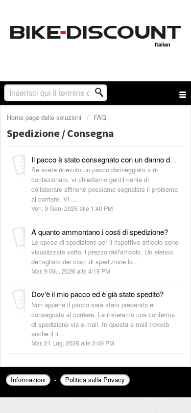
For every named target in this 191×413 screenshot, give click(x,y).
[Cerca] (102, 92)
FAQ (100, 117)
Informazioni (28, 379)
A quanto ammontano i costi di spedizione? (99, 232)
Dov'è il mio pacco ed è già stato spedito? (97, 294)
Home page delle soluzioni (45, 117)
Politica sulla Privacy (95, 379)
